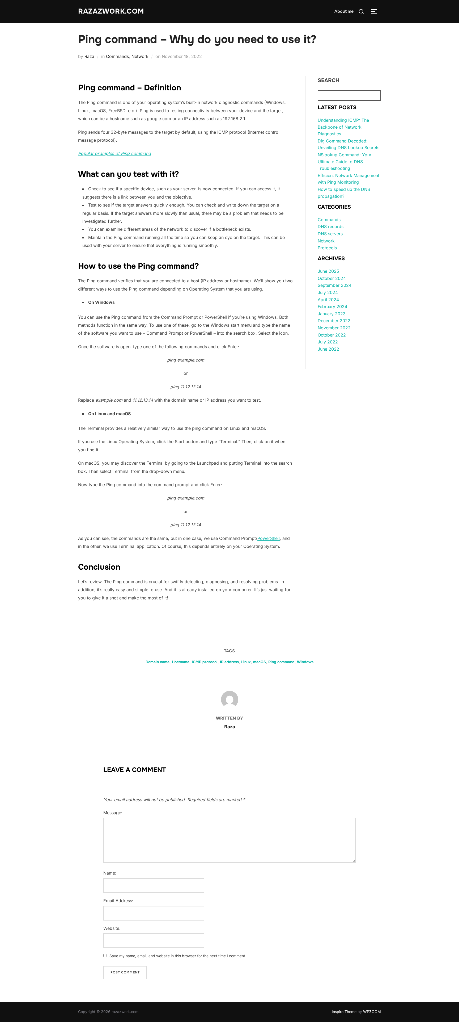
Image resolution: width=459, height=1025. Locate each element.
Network (139, 56)
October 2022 (332, 335)
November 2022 (334, 327)
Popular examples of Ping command (114, 153)
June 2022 (328, 349)
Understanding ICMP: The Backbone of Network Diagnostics (343, 126)
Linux (246, 661)
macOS (259, 661)
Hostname (180, 661)
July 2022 (328, 342)
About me (344, 11)
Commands (117, 56)
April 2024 (328, 299)
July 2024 (328, 292)
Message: (112, 812)
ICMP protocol (205, 661)
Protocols (327, 247)
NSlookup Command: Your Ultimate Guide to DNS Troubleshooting (344, 161)
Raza (89, 56)
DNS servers (330, 233)
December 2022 (334, 320)
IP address (229, 661)
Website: (112, 928)
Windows (305, 661)
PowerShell (268, 538)
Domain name (157, 661)
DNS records (330, 226)
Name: (109, 873)
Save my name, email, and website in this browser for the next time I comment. (177, 955)
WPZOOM (372, 1011)
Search (328, 80)
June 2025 (328, 271)
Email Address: (118, 900)
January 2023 (332, 313)
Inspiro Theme (344, 1011)
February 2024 (332, 306)
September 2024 (334, 285)
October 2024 (332, 278)
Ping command (281, 661)
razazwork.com (111, 11)
